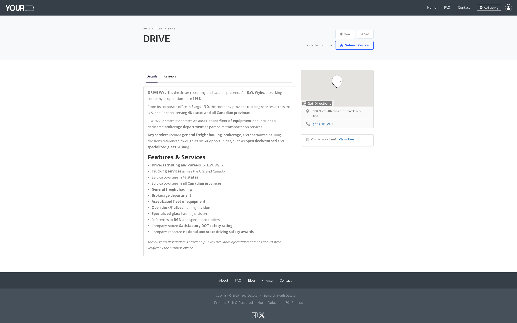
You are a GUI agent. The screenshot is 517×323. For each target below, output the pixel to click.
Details (152, 76)
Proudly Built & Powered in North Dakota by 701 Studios (258, 302)
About (223, 280)
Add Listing (490, 7)
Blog (251, 280)
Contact (464, 7)
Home (431, 7)
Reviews (170, 76)
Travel (158, 28)
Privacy (267, 280)
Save (366, 34)
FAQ (447, 7)
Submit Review (356, 45)
